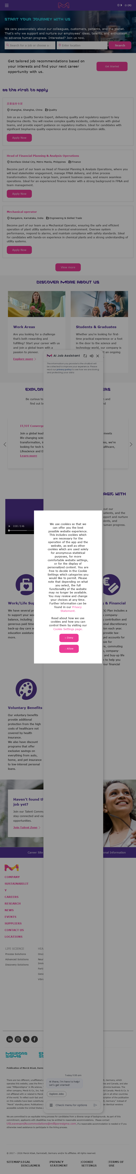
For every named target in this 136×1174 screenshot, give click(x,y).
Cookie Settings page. (68, 629)
